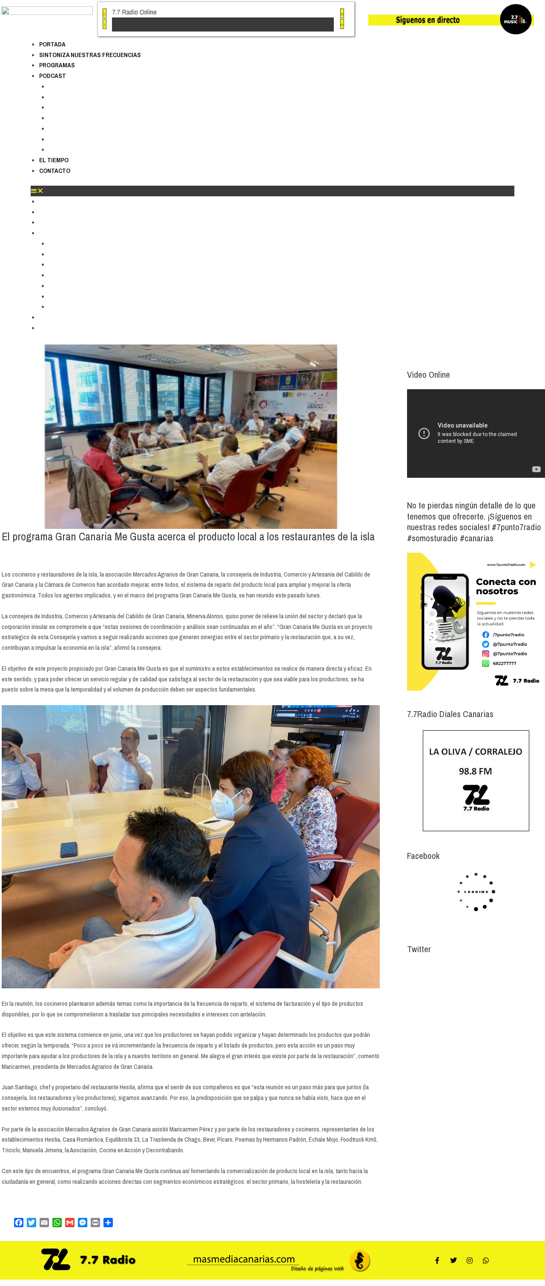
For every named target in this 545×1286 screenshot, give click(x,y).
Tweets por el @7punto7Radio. (444, 969)
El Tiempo (54, 159)
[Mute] (342, 13)
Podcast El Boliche (76, 97)
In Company (66, 118)
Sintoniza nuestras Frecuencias (90, 54)
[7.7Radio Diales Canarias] (476, 780)
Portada (52, 44)
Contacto (54, 170)
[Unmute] (342, 24)
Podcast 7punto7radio (81, 86)
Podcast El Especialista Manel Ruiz (99, 128)
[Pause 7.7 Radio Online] (104, 24)
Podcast (52, 75)
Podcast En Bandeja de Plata (90, 139)
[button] (272, 191)
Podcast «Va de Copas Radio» (92, 149)
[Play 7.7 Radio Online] (104, 13)
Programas (57, 64)
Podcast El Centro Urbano (86, 107)
